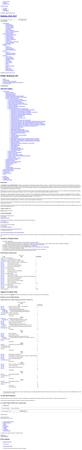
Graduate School (9, 36)
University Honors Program (11, 162)
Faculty (7, 67)
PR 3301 (2, 280)
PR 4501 (2, 287)
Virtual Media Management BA (17, 148)
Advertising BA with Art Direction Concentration (21, 110)
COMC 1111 (28, 245)
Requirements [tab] (6, 177)
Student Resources (9, 163)
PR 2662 (2, 270)
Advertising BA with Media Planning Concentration (21, 114)
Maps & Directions (7, 422)
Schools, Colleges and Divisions (12, 31)
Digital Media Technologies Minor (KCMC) (20, 130)
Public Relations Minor (15, 145)
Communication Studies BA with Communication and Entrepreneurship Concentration (28, 121)
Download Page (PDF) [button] (7, 446)
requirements (26, 244)
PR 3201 (2, 277)
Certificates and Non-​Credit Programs (13, 161)
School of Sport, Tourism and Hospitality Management (19, 155)
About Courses (9, 47)
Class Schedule (9, 62)
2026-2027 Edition (6, 88)
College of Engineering (13, 105)
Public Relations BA (15, 144)
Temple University (4, 6)
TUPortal (5, 427)
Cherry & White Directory (8, 421)
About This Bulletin (10, 37)
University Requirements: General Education (15, 95)
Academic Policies (9, 28)
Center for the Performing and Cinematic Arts (17, 100)
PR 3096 (66, 243)
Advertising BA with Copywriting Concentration (21, 113)
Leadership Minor (14, 137)
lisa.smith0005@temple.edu (6, 226)
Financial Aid (8, 68)
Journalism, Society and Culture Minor (18, 135)
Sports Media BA (14, 146)
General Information (10, 30)
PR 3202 (2, 279)
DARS (7, 63)
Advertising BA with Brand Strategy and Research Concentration (24, 112)
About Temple (9, 56)
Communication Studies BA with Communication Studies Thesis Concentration (27, 122)
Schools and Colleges (10, 65)
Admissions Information (10, 94)
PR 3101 (2, 276)
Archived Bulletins (7, 44)
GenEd (32, 242)
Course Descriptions (10, 32)
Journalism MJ (6, 405)
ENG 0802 (3, 309)
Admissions (8, 60)
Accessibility (5, 429)
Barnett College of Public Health (14, 152)
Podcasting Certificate (15, 142)
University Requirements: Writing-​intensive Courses (16, 97)
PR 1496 (61, 243)
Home (4, 78)
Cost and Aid (8, 29)
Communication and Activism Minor (18, 117)
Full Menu (4, 21)
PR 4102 (2, 286)
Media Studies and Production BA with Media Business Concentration (25, 139)
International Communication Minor (18, 132)
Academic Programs (10, 59)
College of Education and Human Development (17, 104)
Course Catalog (9, 61)
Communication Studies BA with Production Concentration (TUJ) (24, 125)
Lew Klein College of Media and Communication (13, 82)
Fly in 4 (7, 64)
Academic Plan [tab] (6, 178)
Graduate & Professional (8, 33)
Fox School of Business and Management (16, 106)
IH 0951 (4, 325)
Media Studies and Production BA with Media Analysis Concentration (25, 138)
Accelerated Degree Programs (12, 159)
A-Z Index (5, 8)
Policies (4, 51)
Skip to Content (6, 1)
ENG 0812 (5, 310)
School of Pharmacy (12, 151)
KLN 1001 (35, 244)
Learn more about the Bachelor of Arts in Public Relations (12, 232)
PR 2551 (2, 269)
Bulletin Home (6, 3)
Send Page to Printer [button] (7, 441)
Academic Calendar (10, 26)
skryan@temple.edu (5, 222)
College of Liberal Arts (12, 107)
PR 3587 (2, 283)
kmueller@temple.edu (5, 218)
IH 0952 (4, 337)
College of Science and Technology (15, 154)
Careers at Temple (6, 430)
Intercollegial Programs (10, 160)
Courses (4, 45)
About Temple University (11, 93)
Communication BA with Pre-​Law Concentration (21, 120)
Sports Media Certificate (16, 147)
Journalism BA (14, 133)
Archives (62, 234)
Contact (4, 423)
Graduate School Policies (11, 39)
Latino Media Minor (15, 136)
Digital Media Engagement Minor (17, 129)
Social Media (5, 426)
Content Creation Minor (15, 128)
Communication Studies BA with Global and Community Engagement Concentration (28, 124)
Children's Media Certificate (16, 116)
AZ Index (5, 2)
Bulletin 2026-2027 (9, 16)
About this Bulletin (9, 25)
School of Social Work (12, 153)
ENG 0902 (5, 311)
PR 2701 (2, 272)
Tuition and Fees (9, 69)
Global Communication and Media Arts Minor (20, 131)
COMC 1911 (34, 245)
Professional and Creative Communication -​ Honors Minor (22, 143)
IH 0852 (2, 336)
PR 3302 (2, 282)
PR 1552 (2, 266)
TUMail (4, 428)
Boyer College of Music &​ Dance (15, 101)
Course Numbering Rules (11, 49)
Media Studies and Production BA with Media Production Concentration (25, 140)
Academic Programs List (8, 170)
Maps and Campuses (10, 70)
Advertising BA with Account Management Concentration (22, 109)
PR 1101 (2, 262)
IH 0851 (2, 323)
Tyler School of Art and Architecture (15, 99)
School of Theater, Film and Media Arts (16, 102)
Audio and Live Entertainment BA (18, 115)
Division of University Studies (14, 158)
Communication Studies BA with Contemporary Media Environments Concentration (28, 123)
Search (23, 411)
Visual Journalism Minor (16, 150)
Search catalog (3, 19)
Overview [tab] (5, 176)
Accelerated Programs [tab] (7, 179)
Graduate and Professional (8, 169)
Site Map (5, 9)
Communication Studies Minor (17, 127)
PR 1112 (2, 263)
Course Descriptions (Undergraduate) (13, 168)
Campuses (8, 166)
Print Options (6, 10)
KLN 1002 (42, 244)
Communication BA (15, 118)
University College (12, 156)
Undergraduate (6, 23)
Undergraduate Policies (10, 54)
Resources (5, 55)
